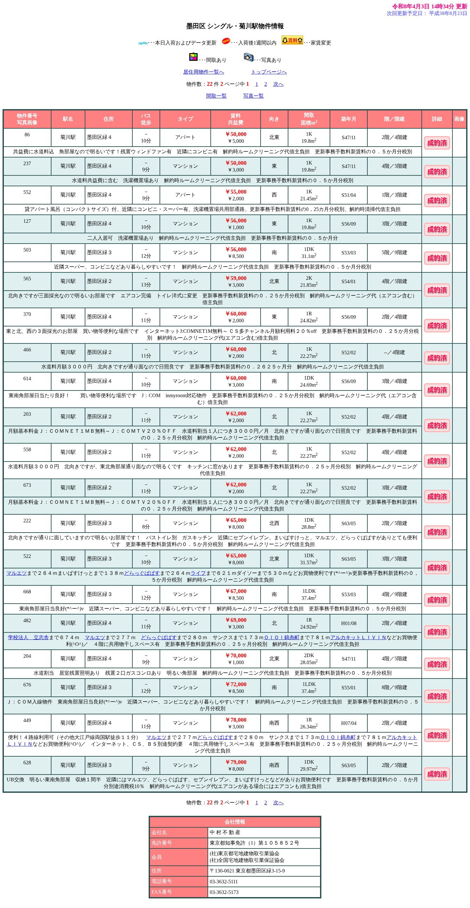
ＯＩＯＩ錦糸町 (282, 637)
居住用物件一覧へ (203, 72)
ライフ (198, 573)
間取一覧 (216, 96)
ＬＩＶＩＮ (374, 637)
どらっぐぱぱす (142, 573)
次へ (278, 84)
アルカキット (345, 637)
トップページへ (269, 72)
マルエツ (16, 573)
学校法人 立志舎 (28, 637)
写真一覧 (253, 96)
